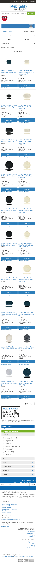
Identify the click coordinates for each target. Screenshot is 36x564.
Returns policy (31, 533)
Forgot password (30, 547)
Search (32, 13)
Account (32, 1)
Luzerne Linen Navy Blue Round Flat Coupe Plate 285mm (25, 383)
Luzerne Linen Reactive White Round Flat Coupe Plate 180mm (25, 245)
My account (31, 542)
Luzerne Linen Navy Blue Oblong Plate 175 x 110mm (9, 71)
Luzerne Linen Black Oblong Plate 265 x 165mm (9, 140)
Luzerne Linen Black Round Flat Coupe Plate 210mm (9, 244)
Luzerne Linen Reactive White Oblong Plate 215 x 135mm (25, 141)
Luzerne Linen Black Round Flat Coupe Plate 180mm (9, 278)
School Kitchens (6, 512)
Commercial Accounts (8, 506)
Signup (33, 545)
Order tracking (31, 532)
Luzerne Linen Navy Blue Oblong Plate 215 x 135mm (26, 313)
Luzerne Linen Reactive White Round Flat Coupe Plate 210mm (25, 210)
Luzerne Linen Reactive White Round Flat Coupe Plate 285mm (25, 279)
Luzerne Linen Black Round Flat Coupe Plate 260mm (9, 209)
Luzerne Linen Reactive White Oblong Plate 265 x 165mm (25, 106)
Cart (13, 1)
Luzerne (9, 31)
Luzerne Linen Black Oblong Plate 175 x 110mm (9, 106)
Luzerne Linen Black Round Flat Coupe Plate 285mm (9, 175)
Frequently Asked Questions (25, 556)
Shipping (32, 535)
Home (4, 31)
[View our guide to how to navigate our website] (10, 413)
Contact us (32, 536)
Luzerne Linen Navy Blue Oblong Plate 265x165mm (8, 313)
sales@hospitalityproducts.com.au (10, 519)
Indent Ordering (6, 507)
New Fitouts (5, 511)
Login (33, 543)
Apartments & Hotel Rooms (9, 504)
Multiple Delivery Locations (9, 509)
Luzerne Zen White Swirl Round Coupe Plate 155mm (9, 348)
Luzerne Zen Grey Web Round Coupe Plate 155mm (9, 382)
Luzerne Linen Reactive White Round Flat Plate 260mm (25, 175)
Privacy (15, 556)
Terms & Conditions (6, 556)
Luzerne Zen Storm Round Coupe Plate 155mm (26, 348)
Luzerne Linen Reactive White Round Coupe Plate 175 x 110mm (26, 72)
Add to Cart (9, 85)
